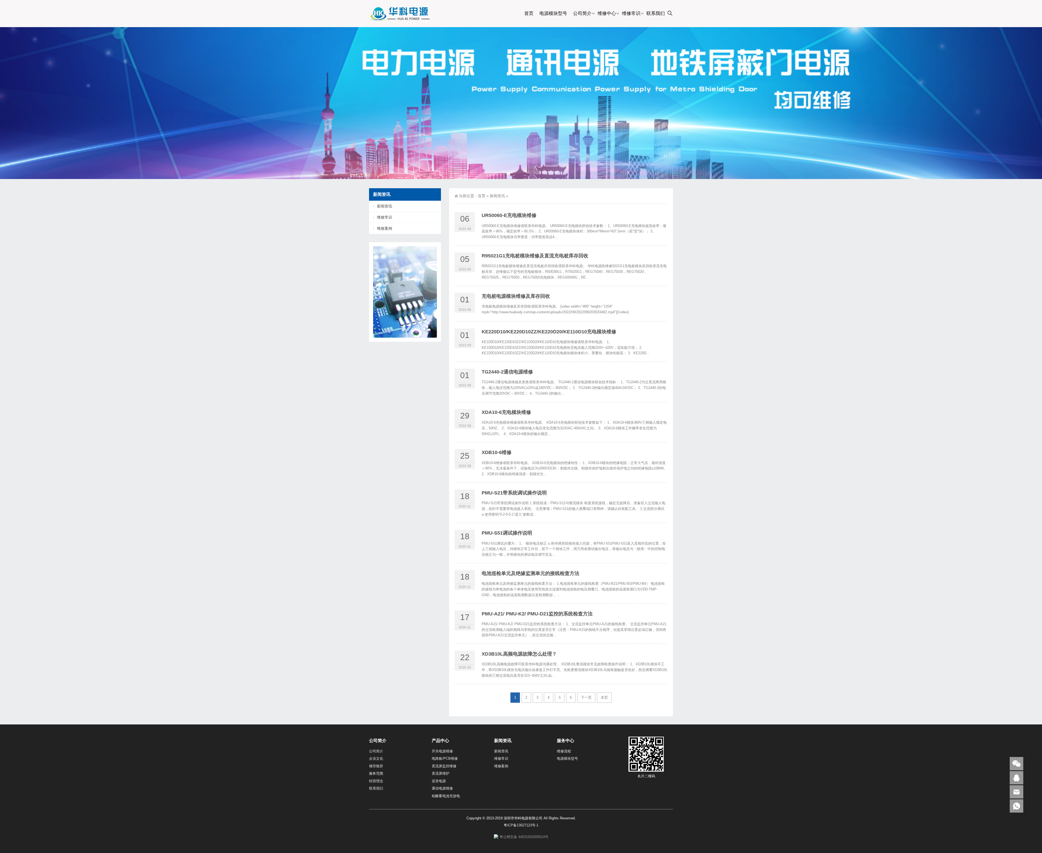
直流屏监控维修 (444, 766)
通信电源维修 (442, 788)
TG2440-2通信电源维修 (507, 372)
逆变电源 (439, 781)
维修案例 (384, 228)
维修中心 (607, 13)
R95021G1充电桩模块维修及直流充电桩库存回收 (535, 255)
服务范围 (376, 773)
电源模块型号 (553, 13)
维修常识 (631, 13)
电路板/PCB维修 (445, 758)
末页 (604, 697)
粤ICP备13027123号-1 (521, 825)
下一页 (586, 697)
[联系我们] (1016, 777)
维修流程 (564, 751)
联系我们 (655, 13)
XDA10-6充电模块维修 (506, 412)
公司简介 (582, 13)
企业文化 (376, 758)
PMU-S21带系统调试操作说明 (514, 493)
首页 (528, 13)
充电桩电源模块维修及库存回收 (516, 296)
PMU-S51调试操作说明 (507, 533)
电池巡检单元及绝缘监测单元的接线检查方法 (530, 573)
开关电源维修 (442, 751)
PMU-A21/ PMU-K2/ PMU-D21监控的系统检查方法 (537, 613)
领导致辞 (376, 766)
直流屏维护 (440, 773)
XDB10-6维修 (497, 452)
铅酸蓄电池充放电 (446, 796)
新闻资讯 (497, 196)
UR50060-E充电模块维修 (509, 215)
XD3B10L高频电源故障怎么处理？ (519, 654)
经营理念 (376, 781)
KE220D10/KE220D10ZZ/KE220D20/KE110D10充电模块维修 (549, 331)
